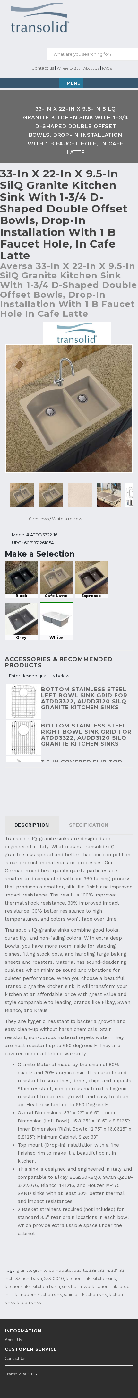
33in (93, 1270)
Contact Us (15, 1358)
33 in (104, 1270)
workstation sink (100, 1286)
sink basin (72, 1286)
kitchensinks (17, 1286)
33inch (22, 1278)
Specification (88, 825)
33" (114, 1270)
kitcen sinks (29, 1302)
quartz (80, 1270)
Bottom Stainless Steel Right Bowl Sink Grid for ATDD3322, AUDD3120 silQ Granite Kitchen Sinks (86, 734)
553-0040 (54, 1278)
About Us (91, 68)
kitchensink (104, 1278)
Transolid (13, 1373)
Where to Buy (69, 68)
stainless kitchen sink (85, 1294)
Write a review (67, 518)
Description (31, 825)
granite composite (52, 1270)
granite (23, 1270)
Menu (74, 83)
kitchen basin (46, 1286)
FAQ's (107, 68)
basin (36, 1278)
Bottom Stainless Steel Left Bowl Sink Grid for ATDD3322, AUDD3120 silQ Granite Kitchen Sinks (84, 698)
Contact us (42, 67)
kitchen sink (78, 1278)
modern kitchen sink (40, 1294)
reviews (39, 518)
